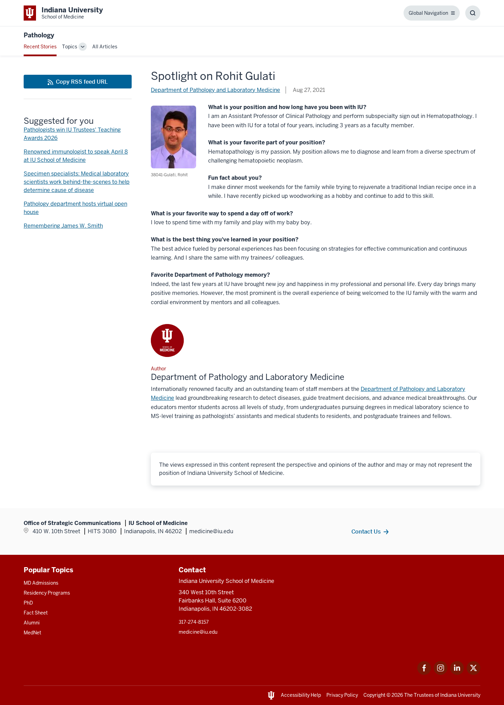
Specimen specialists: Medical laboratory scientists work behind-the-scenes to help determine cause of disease (77, 182)
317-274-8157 (194, 622)
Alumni (32, 623)
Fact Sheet (36, 613)
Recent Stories (40, 47)
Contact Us (366, 531)
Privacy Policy (342, 695)
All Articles (104, 47)
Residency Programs (47, 593)
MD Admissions (41, 583)
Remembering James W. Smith (63, 225)
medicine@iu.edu (198, 632)
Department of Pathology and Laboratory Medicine (215, 90)
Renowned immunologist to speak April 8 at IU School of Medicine (76, 156)
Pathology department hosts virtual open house (75, 208)
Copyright (374, 695)
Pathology (39, 35)
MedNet (32, 633)
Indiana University (460, 695)
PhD (28, 603)
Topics (69, 47)
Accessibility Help (301, 695)
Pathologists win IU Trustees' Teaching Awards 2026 (72, 134)
